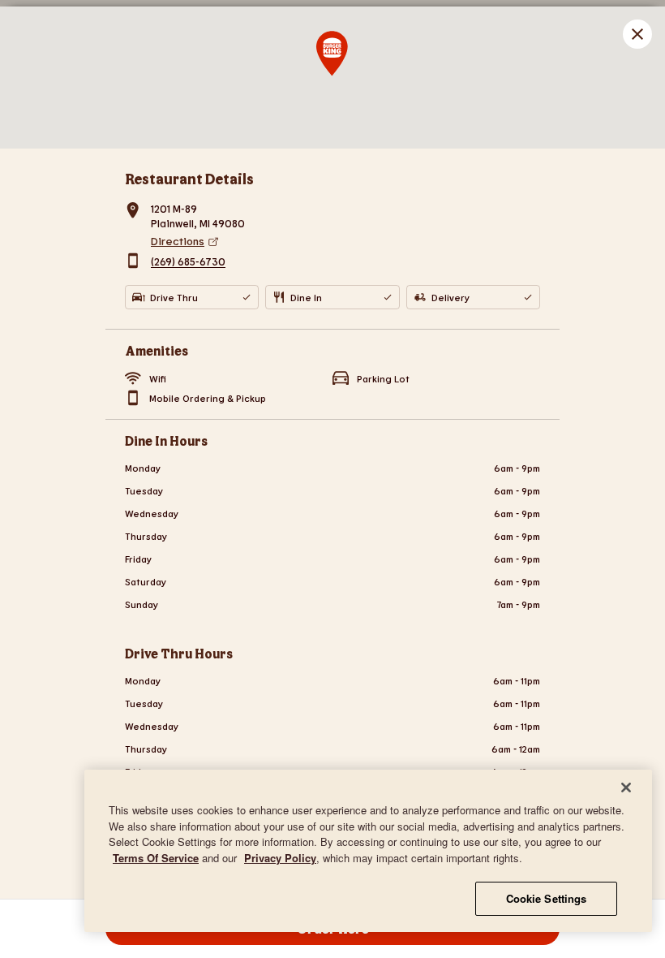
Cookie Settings (546, 898)
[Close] (626, 787)
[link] (345, 241)
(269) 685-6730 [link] (188, 262)
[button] (637, 34)
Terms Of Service (156, 857)
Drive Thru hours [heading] (179, 653)
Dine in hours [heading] (166, 440)
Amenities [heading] (156, 350)
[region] (368, 851)
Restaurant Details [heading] (189, 179)
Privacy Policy (280, 857)
